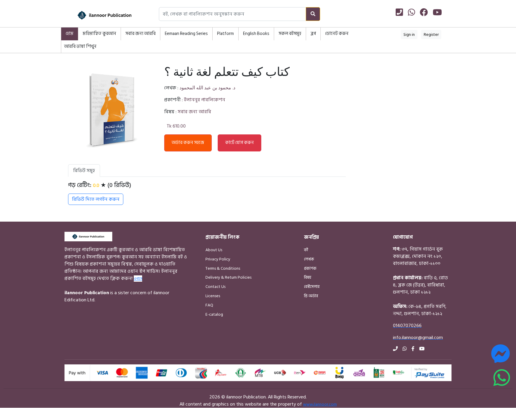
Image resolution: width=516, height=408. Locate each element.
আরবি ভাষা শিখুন (80, 46)
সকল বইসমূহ (290, 33)
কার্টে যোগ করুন (239, 142)
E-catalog (214, 314)
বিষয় (307, 277)
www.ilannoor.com (320, 404)
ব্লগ (313, 33)
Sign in (409, 34)
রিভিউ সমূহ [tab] (84, 170)
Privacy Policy (217, 259)
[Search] (313, 14)
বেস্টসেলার (312, 286)
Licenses (212, 295)
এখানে (138, 278)
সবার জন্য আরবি (140, 33)
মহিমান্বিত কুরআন (99, 33)
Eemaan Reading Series (186, 33)
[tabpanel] (207, 193)
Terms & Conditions (222, 268)
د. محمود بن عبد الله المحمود (207, 88)
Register (431, 34)
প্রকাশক (310, 268)
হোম (69, 33)
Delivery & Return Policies (228, 277)
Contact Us (215, 286)
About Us (213, 249)
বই (306, 249)
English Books (256, 33)
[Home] (96, 15)
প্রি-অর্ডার (311, 295)
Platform (225, 33)
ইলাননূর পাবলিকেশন (204, 100)
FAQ (209, 305)
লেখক (309, 259)
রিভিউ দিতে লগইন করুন (95, 199)
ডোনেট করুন (336, 33)
